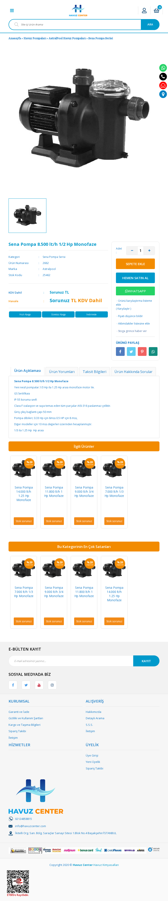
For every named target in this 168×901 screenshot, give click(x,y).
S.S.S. (89, 725)
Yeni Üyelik (93, 762)
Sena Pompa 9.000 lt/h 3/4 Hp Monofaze (84, 491)
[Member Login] (144, 10)
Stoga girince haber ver (131, 331)
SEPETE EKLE (135, 264)
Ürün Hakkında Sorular (133, 371)
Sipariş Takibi (17, 731)
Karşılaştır (123, 308)
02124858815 (23, 819)
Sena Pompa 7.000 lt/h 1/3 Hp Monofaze (114, 491)
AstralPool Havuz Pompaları (67, 38)
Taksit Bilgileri (94, 371)
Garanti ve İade (19, 712)
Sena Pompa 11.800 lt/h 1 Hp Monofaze (54, 491)
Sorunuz (57, 292)
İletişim (13, 738)
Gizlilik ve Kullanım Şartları (26, 718)
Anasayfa (15, 38)
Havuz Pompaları (35, 38)
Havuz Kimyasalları (106, 865)
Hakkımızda (93, 712)
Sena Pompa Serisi (100, 38)
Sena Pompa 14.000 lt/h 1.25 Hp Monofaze (24, 493)
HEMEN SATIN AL (135, 278)
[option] (27, 215)
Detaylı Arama (95, 718)
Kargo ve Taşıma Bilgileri (24, 725)
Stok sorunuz (24, 521)
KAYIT (146, 661)
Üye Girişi (92, 755)
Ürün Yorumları (62, 371)
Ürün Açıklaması (27, 370)
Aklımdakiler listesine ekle (133, 323)
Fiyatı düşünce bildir (129, 316)
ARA (150, 24)
